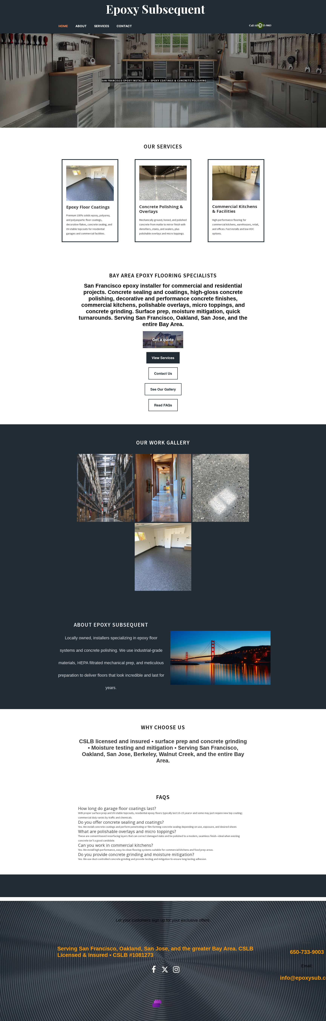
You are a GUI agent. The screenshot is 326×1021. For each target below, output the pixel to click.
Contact (124, 26)
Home (63, 26)
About (81, 26)
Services (101, 26)
